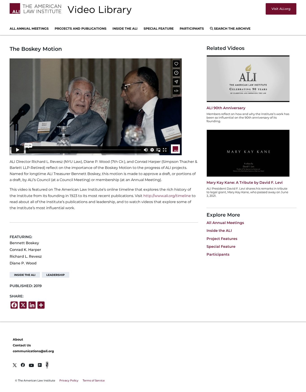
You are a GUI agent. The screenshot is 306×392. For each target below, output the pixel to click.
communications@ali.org (33, 351)
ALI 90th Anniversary (226, 108)
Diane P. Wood (23, 263)
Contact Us (22, 345)
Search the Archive (231, 29)
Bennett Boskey (24, 243)
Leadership (55, 275)
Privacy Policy (68, 380)
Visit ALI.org (281, 9)
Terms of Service (94, 380)
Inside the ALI (125, 29)
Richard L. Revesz (26, 256)
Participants (192, 29)
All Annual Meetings (29, 29)
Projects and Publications (80, 29)
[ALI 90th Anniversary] (248, 101)
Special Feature (159, 29)
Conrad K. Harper (25, 250)
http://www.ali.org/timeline (167, 196)
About (18, 339)
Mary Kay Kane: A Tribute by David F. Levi (245, 182)
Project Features (222, 239)
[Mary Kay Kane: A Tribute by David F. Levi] (248, 175)
